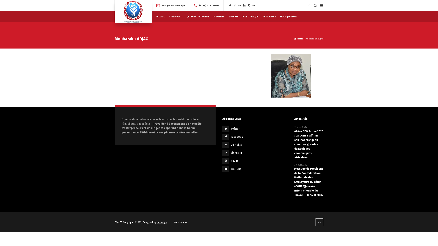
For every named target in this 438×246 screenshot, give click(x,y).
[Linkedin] (244, 5)
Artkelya (162, 222)
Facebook (237, 136)
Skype (235, 160)
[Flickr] (239, 5)
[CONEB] (133, 11)
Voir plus (236, 144)
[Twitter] (230, 5)
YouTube (236, 168)
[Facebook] (235, 5)
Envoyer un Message (173, 5)
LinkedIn (236, 152)
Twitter (235, 128)
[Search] (315, 5)
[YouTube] (253, 5)
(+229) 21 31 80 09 (209, 5)
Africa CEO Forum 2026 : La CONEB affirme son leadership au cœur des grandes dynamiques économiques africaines (308, 144)
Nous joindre (181, 222)
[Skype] (249, 5)
